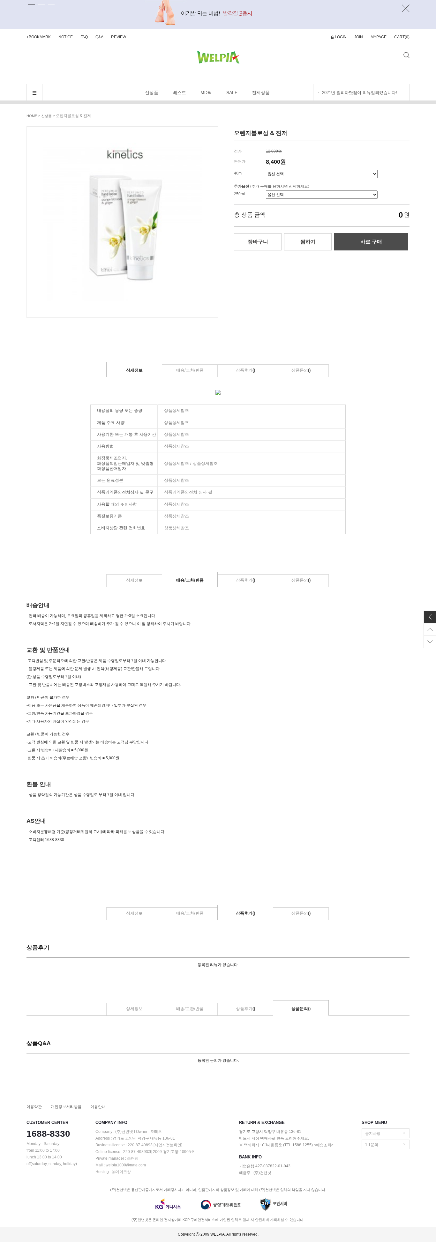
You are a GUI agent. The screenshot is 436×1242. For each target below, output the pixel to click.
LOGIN (341, 37)
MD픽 (206, 92)
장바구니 (258, 241)
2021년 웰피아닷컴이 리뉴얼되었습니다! (359, 92)
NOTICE (65, 37)
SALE (231, 92)
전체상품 (261, 92)
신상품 (151, 92)
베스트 (179, 92)
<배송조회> (324, 1145)
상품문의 (301, 370)
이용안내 (98, 1106)
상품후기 (245, 370)
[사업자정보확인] (168, 1145)
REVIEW (118, 37)
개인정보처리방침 (66, 1106)
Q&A (99, 37)
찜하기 (308, 241)
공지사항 (372, 1133)
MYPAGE (379, 37)
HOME (31, 116)
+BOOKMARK (38, 37)
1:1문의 (371, 1144)
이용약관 (34, 1106)
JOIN (358, 37)
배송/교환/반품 (190, 370)
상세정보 (134, 370)
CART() (402, 37)
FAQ (84, 37)
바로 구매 (371, 241)
